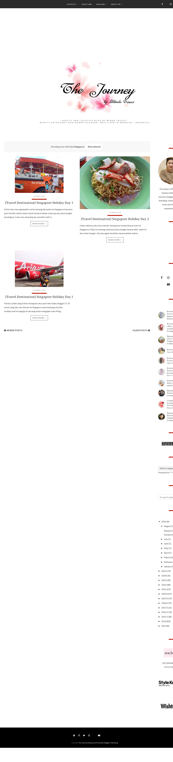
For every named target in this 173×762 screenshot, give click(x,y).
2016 (164, 612)
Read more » (39, 224)
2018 (164, 603)
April (166, 552)
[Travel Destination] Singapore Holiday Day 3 (39, 202)
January (168, 566)
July (166, 539)
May (166, 548)
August (167, 526)
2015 (164, 616)
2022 (164, 584)
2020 (164, 594)
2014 (164, 621)
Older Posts (139, 330)
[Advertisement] (24, 357)
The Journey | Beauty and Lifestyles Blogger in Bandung (98, 743)
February (168, 562)
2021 (164, 589)
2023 (164, 580)
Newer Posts (14, 330)
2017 (164, 607)
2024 (164, 575)
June (166, 543)
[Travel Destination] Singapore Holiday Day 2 (115, 219)
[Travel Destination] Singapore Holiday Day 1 (39, 297)
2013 (164, 626)
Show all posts (94, 146)
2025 (164, 571)
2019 (164, 598)
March (167, 557)
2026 (164, 521)
